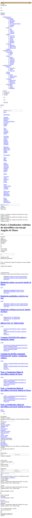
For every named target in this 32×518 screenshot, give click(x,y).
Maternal (12, 22)
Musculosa (12, 45)
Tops (11, 29)
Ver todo (3, 411)
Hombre (5, 50)
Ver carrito (3, 496)
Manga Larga (13, 46)
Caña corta (12, 37)
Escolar (8, 73)
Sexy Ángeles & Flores (15, 23)
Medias (8, 34)
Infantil (5, 65)
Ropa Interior (10, 18)
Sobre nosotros (7, 202)
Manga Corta (13, 48)
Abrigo (11, 38)
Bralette (11, 26)
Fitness (8, 27)
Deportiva (12, 41)
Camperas (12, 31)
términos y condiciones (9, 477)
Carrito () (6, 93)
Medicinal (12, 42)
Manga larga (12, 83)
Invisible (12, 39)
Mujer (5, 17)
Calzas (11, 30)
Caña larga (12, 35)
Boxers (11, 53)
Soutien (11, 87)
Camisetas (12, 33)
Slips (11, 54)
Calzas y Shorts (13, 76)
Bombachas (12, 21)
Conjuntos (12, 25)
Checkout (3, 503)
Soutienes (12, 19)
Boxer (11, 85)
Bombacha (12, 88)
